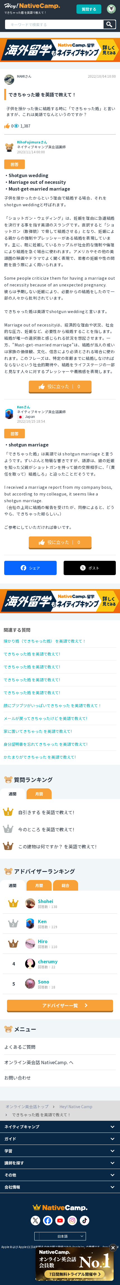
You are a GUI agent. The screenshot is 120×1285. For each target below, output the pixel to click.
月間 (39, 794)
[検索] (110, 24)
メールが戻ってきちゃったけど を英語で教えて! (45, 718)
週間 (12, 794)
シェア (34, 568)
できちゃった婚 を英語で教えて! (32, 654)
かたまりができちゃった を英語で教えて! (40, 757)
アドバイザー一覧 (60, 1005)
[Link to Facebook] (47, 1220)
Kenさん (23, 407)
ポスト (93, 568)
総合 (65, 885)
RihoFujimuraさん (32, 142)
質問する (89, 9)
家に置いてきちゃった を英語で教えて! (38, 731)
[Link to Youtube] (60, 1220)
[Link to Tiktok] (84, 1220)
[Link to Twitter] (35, 1220)
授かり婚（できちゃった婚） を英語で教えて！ (45, 641)
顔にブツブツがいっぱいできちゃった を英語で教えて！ (53, 705)
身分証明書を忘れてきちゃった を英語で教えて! (45, 744)
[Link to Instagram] (72, 1220)
